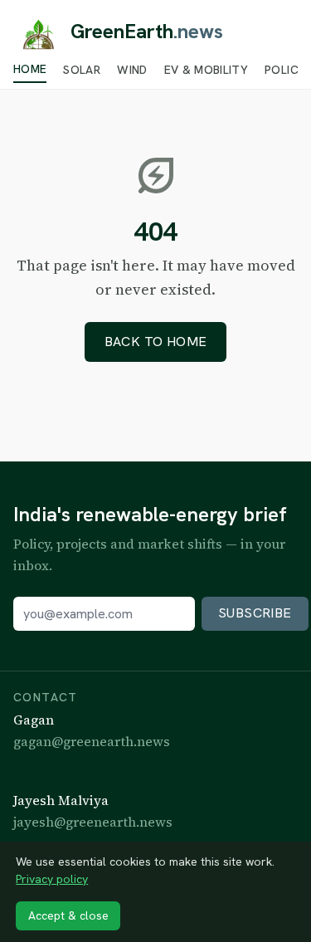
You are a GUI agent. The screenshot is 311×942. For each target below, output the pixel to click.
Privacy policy (52, 878)
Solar (81, 70)
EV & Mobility (206, 70)
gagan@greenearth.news (91, 741)
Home (29, 69)
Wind (132, 70)
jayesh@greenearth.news (93, 822)
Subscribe (255, 613)
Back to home (155, 341)
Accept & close (68, 915)
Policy (285, 70)
